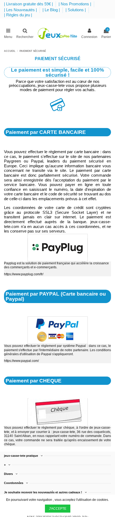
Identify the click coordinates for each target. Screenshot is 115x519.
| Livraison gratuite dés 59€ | (29, 4)
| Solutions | (76, 10)
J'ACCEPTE (57, 508)
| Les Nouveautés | (21, 10)
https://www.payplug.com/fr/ (23, 274)
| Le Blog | (52, 10)
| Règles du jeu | (18, 15)
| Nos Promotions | (75, 4)
